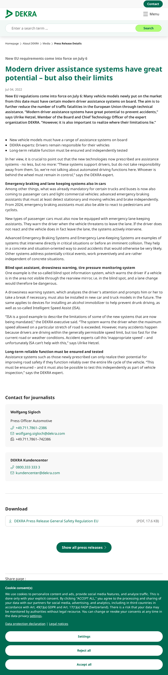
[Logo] (22, 14)
